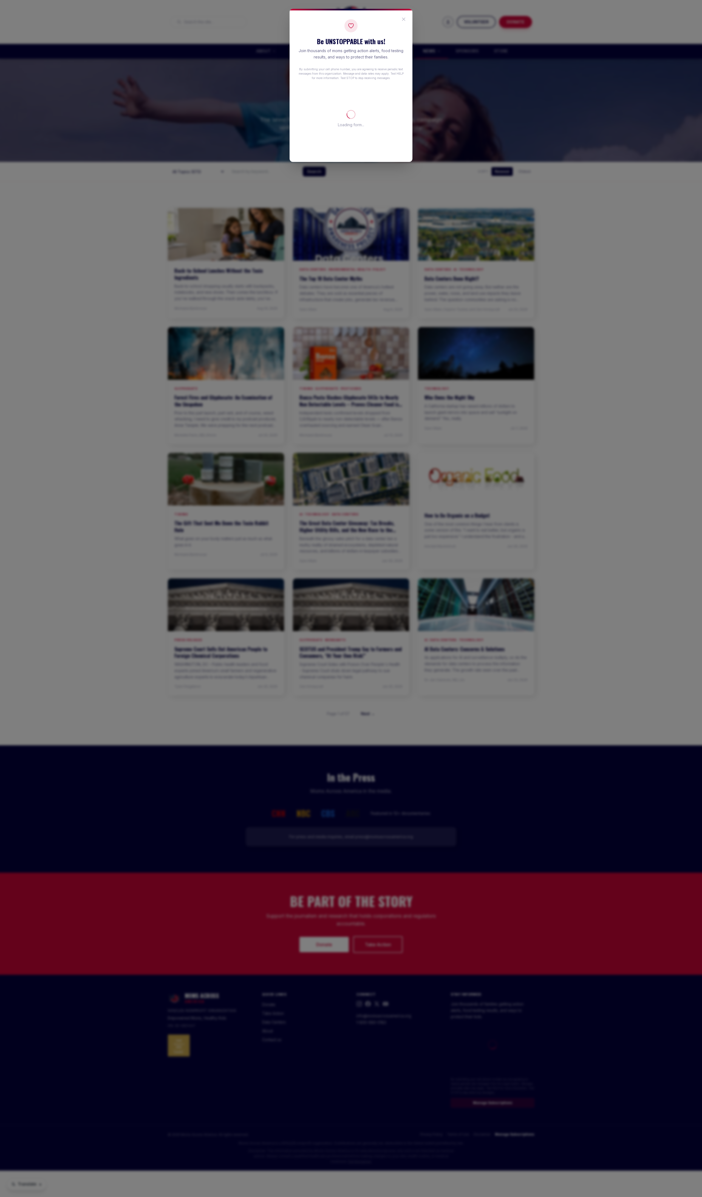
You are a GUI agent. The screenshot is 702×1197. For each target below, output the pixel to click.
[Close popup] (403, 19)
